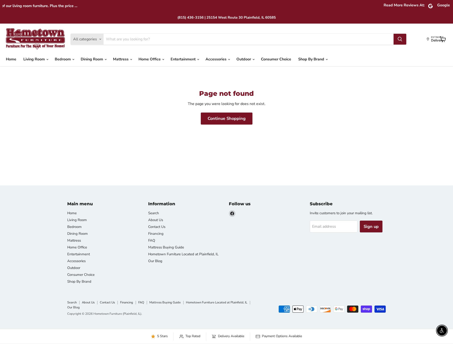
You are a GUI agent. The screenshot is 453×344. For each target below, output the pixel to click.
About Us (155, 220)
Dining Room (92, 59)
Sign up (371, 226)
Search (153, 213)
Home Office (150, 59)
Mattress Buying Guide (166, 247)
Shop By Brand (311, 59)
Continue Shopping (227, 118)
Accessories (216, 59)
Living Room (34, 59)
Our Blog (155, 261)
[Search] (400, 39)
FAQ (151, 240)
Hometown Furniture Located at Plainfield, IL (183, 254)
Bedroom (63, 59)
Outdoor (244, 59)
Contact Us (156, 226)
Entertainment (184, 59)
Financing (156, 233)
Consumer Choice (276, 59)
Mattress (121, 59)
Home (11, 59)
